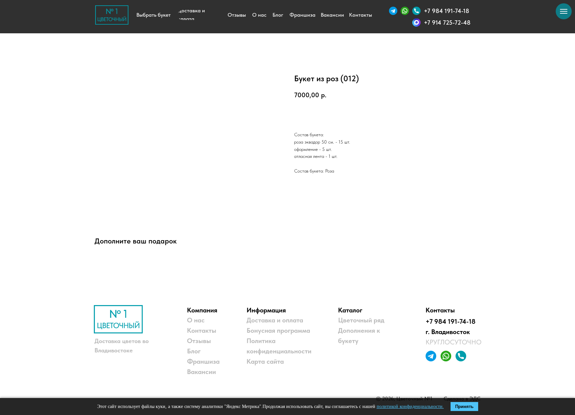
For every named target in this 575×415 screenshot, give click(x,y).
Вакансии (201, 372)
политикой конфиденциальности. (410, 406)
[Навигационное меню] (563, 11)
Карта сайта (265, 361)
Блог (194, 351)
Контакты (201, 330)
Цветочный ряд (361, 320)
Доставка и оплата (275, 320)
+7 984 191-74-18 (451, 321)
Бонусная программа (278, 330)
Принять (464, 406)
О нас (196, 320)
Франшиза (203, 361)
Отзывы (199, 341)
